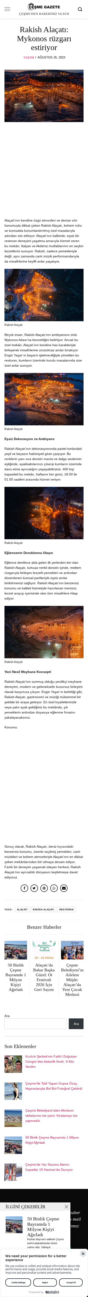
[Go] (81, 9)
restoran (66, 909)
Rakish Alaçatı (43, 909)
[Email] (64, 888)
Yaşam (28, 57)
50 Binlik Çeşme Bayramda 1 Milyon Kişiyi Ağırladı (43, 1226)
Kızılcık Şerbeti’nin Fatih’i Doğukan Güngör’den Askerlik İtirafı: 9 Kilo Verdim (51, 1061)
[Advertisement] (44, 172)
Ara (7, 1016)
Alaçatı (22, 909)
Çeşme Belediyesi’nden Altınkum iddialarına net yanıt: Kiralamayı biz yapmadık (51, 1116)
